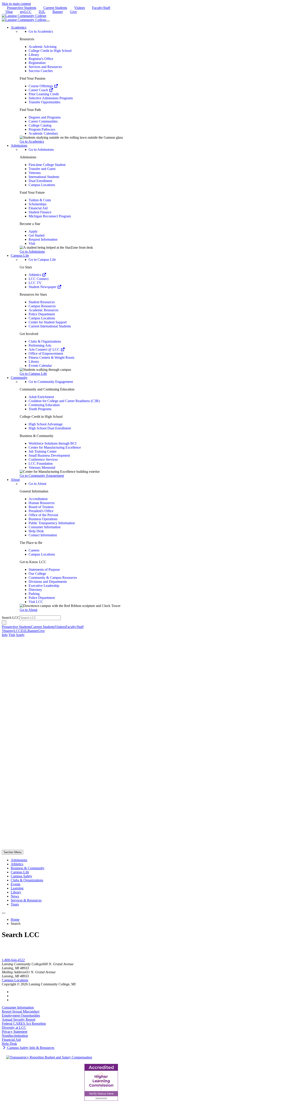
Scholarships (37, 204)
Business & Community (27, 868)
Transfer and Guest (42, 169)
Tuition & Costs (40, 200)
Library (34, 55)
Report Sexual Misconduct (20, 1011)
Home (15, 919)
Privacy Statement (14, 1031)
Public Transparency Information (52, 523)
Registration (37, 63)
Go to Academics (41, 31)
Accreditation (38, 499)
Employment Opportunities (21, 1015)
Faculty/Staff (101, 8)
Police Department (42, 314)
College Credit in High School (50, 51)
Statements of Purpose (44, 569)
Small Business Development (49, 455)
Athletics (35, 275)
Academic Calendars (43, 133)
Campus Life (20, 872)
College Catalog (40, 125)
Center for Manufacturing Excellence (55, 447)
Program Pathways (42, 129)
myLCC (26, 12)
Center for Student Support (48, 322)
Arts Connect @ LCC (45, 349)
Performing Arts (40, 345)
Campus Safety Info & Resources (30, 1048)
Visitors (79, 8)
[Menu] (48, 21)
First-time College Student (47, 165)
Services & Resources (26, 900)
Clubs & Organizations (45, 341)
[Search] (4, 622)
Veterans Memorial (42, 467)
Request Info (11, 956)
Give (73, 12)
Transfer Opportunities (44, 102)
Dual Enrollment (40, 181)
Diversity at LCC (14, 1027)
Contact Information (43, 535)
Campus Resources (42, 306)
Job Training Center (43, 451)
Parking (34, 594)
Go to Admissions (41, 149)
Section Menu (12, 852)
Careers (34, 550)
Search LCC (10, 617)
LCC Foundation (41, 463)
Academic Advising (43, 47)
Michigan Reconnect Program (50, 216)
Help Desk (36, 531)
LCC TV (35, 283)
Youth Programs (40, 409)
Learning (17, 888)
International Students (44, 177)
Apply (33, 231)
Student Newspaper (43, 287)
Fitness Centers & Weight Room (51, 357)
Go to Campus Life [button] (33, 373)
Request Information (43, 239)
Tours (15, 904)
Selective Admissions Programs (51, 98)
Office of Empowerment (46, 353)
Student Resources (42, 302)
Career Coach (39, 90)
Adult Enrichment (41, 397)
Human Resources (42, 503)
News (15, 896)
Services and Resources (45, 67)
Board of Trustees (41, 507)
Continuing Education (44, 405)
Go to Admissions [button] (32, 251)
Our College (37, 573)
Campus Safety (21, 876)
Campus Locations (42, 185)
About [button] (15, 480)
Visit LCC (36, 602)
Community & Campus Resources (53, 577)
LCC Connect (38, 279)
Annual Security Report (18, 1019)
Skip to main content (16, 4)
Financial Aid (38, 208)
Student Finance (40, 212)
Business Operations (43, 519)
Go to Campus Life (42, 259)
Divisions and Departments (48, 581)
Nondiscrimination (15, 1035)
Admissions (19, 860)
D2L (42, 12)
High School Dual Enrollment (50, 428)
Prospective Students (21, 8)
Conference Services (43, 459)
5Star (9, 12)
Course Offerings (41, 86)
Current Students (55, 8)
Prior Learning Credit (44, 94)
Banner (58, 12)
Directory (35, 590)
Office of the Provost (43, 515)
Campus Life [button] (20, 255)
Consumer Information (45, 527)
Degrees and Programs (45, 117)
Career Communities (43, 121)
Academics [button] (18, 27)
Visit (32, 243)
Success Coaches (41, 71)
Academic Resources (43, 310)
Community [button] (19, 378)
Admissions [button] (19, 145)
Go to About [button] (28, 610)
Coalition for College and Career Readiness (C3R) (64, 401)
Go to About (37, 484)
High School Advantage (46, 424)
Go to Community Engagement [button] (42, 475)
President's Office (41, 511)
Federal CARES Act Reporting (24, 1023)
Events (15, 884)
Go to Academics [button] (32, 141)
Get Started (36, 235)
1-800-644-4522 (13, 960)
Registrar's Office (41, 59)
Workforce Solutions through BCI (52, 443)
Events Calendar (40, 365)
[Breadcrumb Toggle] (3, 913)
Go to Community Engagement (51, 382)
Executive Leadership (44, 586)
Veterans (35, 173)
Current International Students (50, 326)
